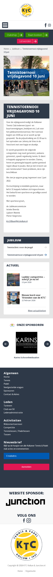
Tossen (7, 434)
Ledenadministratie (13, 412)
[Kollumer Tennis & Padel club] (27, 10)
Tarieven (8, 405)
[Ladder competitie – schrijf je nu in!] (13, 279)
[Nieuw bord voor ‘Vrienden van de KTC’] (13, 298)
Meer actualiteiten (37, 310)
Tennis (7, 380)
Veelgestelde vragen (13, 387)
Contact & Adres (11, 394)
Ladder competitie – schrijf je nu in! (33, 278)
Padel (6, 383)
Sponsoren (9, 390)
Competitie (9, 427)
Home (6, 48)
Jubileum (16, 48)
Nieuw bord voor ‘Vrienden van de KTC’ (34, 296)
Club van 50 (9, 409)
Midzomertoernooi (13, 424)
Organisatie (30, 571)
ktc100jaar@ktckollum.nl (17, 221)
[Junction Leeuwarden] (25, 502)
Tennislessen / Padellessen (17, 431)
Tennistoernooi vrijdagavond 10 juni (25, 254)
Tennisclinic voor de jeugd (20, 247)
